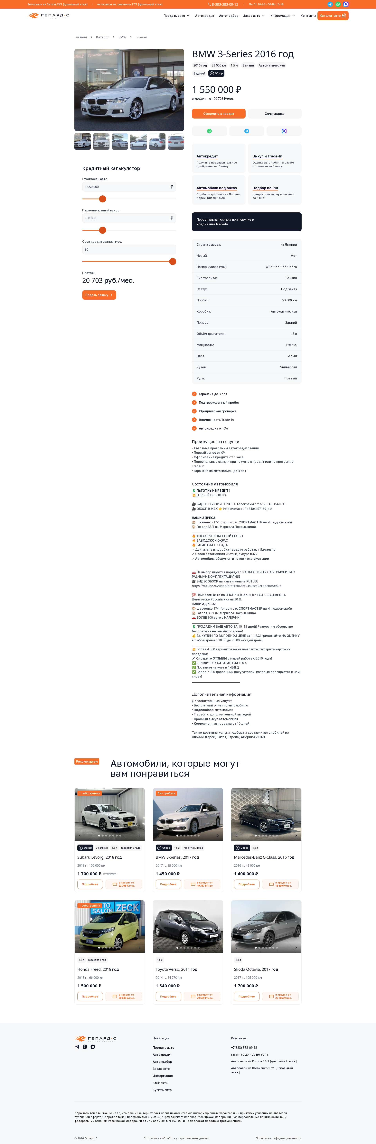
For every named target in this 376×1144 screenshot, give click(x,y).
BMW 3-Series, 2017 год (177, 857)
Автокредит (204, 16)
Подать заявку (96, 295)
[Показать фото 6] (117, 836)
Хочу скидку (275, 114)
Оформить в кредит (218, 114)
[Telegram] (330, 4)
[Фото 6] (176, 141)
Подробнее (90, 884)
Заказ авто (251, 16)
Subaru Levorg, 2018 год (99, 857)
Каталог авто (330, 16)
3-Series (141, 37)
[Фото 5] (157, 141)
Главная (80, 37)
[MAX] (346, 4)
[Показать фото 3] (106, 836)
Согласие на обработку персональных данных (177, 1138)
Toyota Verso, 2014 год (176, 969)
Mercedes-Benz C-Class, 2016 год (264, 857)
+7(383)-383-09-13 (244, 1048)
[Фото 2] (101, 141)
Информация (280, 16)
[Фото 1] (82, 141)
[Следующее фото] (176, 89)
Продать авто (174, 16)
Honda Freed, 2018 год (98, 969)
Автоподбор (229, 16)
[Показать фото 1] (99, 836)
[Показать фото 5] (113, 836)
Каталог (102, 37)
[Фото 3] (120, 141)
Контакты (308, 16)
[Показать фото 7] (120, 836)
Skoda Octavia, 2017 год (256, 969)
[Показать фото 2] (103, 836)
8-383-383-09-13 (225, 4)
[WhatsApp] (338, 4)
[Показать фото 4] (110, 836)
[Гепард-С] (48, 16)
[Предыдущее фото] (82, 89)
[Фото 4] (138, 141)
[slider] (102, 198)
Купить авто (162, 1090)
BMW (122, 37)
